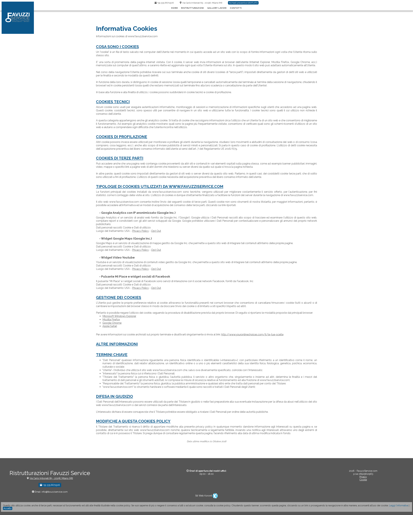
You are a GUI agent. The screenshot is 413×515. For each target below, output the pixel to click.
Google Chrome (111, 322)
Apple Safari (109, 326)
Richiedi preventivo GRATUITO (243, 3)
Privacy (363, 477)
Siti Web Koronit (204, 495)
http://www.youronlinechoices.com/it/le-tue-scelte (252, 334)
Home (174, 8)
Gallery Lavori (217, 8)
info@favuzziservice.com (55, 492)
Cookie (363, 479)
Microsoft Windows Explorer (119, 316)
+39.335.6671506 (165, 3)
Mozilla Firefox (111, 319)
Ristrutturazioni (192, 8)
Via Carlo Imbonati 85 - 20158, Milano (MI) (202, 3)
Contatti (236, 8)
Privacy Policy (140, 230)
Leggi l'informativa (398, 505)
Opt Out (156, 230)
